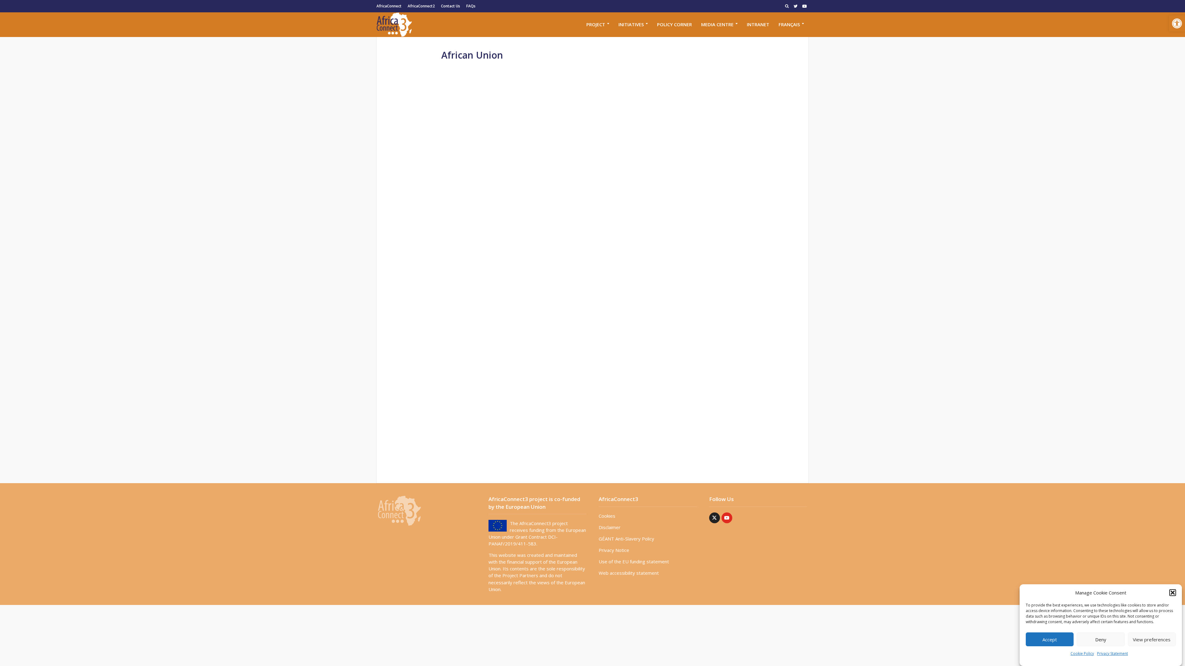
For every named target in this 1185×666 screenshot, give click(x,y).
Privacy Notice (614, 550)
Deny (1100, 639)
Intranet (758, 24)
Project (595, 24)
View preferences (1151, 639)
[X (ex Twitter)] (714, 517)
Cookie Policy (1082, 653)
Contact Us (450, 6)
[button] (1177, 23)
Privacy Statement (1112, 653)
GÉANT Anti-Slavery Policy (626, 539)
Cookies (607, 516)
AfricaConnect (388, 6)
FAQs (471, 6)
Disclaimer (610, 527)
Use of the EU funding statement (634, 561)
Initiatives (631, 24)
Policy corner (674, 24)
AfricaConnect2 (421, 6)
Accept (1049, 639)
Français (789, 24)
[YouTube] (726, 517)
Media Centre (717, 24)
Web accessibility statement (629, 573)
